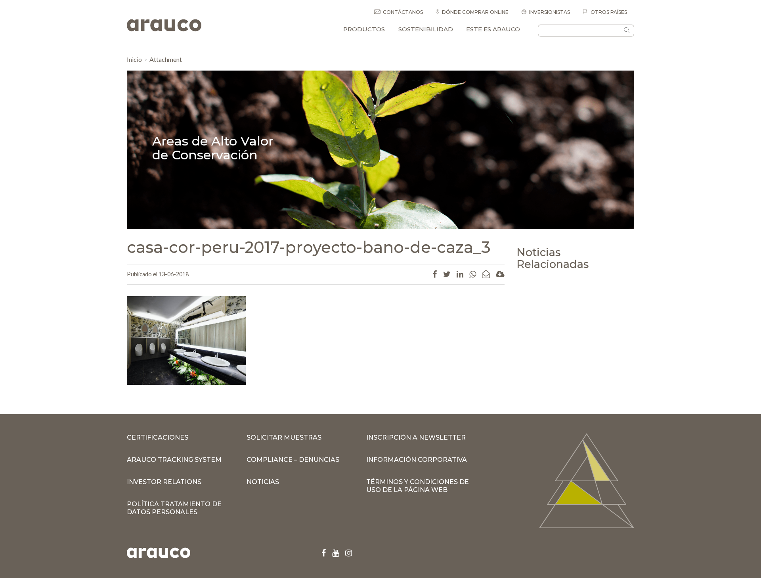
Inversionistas (549, 12)
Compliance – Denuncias (293, 459)
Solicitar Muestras (284, 437)
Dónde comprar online (475, 12)
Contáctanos (403, 12)
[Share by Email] (486, 274)
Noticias (263, 482)
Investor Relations (164, 482)
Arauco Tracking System (174, 459)
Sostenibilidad (425, 29)
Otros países (608, 12)
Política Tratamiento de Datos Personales (174, 508)
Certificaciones (157, 437)
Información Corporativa (416, 459)
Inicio (134, 59)
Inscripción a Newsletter (416, 437)
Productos (364, 29)
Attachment (165, 59)
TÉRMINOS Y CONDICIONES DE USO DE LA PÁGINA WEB (417, 486)
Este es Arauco (493, 29)
